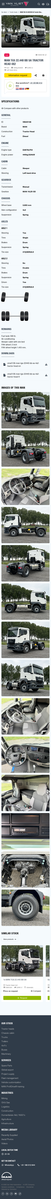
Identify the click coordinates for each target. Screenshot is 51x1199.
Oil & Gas (5, 1102)
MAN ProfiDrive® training (12, 1086)
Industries (7, 1092)
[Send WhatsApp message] (10, 86)
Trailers (4, 1041)
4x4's (4, 1045)
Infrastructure (7, 1123)
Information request (18, 75)
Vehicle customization (11, 1082)
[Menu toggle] (3, 4)
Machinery (6, 1053)
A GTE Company (29, 1185)
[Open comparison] (43, 4)
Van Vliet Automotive (17, 4)
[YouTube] (15, 1193)
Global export (7, 1069)
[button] (39, 4)
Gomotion (13, 1189)
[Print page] (43, 75)
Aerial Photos (7, 1139)
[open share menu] (35, 75)
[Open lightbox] (25, 410)
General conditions (7, 1187)
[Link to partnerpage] (6, 1176)
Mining (4, 1098)
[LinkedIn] (7, 1193)
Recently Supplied (9, 1135)
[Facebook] (2, 1193)
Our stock (4, 12)
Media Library (9, 1129)
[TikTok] (20, 1193)
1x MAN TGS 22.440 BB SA (14, 979)
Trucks (4, 1037)
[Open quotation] (47, 4)
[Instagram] (11, 1193)
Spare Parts (6, 1065)
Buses (4, 1049)
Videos (4, 1143)
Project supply (7, 1074)
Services (6, 1060)
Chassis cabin (7, 1033)
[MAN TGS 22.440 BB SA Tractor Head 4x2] (22, 961)
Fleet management (9, 1078)
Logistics (5, 1106)
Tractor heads (13, 12)
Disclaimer (30, 1187)
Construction (7, 1110)
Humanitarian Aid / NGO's (13, 1115)
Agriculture (6, 1119)
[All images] (45, 44)
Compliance (20, 1187)
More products (8, 939)
